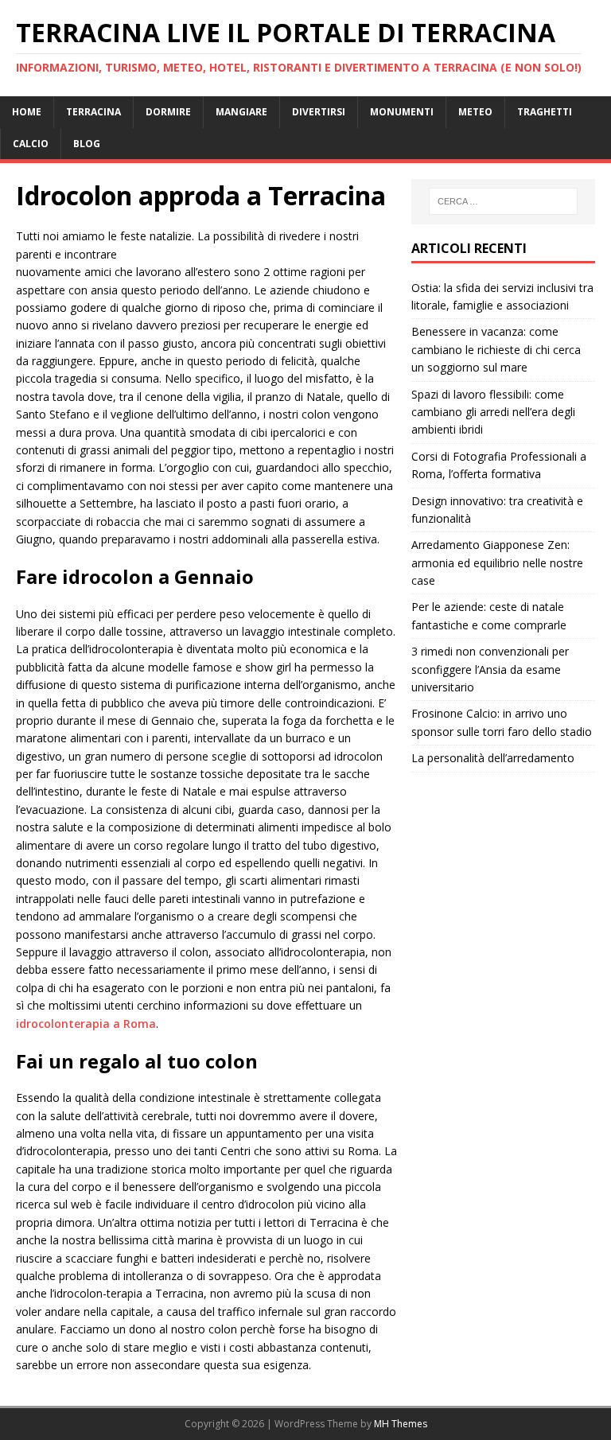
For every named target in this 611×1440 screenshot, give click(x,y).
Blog (86, 143)
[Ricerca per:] (503, 201)
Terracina (93, 112)
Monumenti (402, 112)
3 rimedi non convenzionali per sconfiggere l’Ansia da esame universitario (490, 669)
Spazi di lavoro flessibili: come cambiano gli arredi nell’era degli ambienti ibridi (493, 412)
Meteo (475, 112)
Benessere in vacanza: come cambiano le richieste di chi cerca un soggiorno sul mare (496, 349)
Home (26, 112)
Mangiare (241, 112)
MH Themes (400, 1423)
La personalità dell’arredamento (492, 757)
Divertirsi (318, 112)
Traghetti (544, 112)
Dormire (168, 112)
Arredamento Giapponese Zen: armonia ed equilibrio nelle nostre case (497, 562)
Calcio (31, 143)
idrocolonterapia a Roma (86, 1023)
